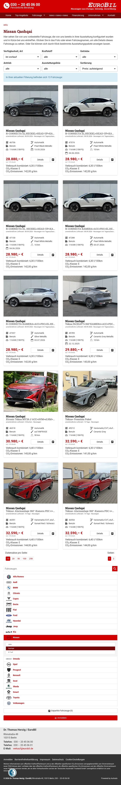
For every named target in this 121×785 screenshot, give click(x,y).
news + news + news (58, 15)
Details (40, 159)
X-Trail (10, 652)
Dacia (15, 604)
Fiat (15, 610)
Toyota (16, 697)
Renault (16, 675)
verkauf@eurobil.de (23, 748)
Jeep (15, 626)
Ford (15, 615)
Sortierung (85, 63)
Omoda (16, 659)
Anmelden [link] (62, 718)
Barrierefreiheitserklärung (26, 759)
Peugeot (17, 670)
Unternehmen (94, 15)
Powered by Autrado (109, 778)
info (6, 25)
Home (8, 15)
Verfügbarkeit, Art (13, 51)
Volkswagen (18, 703)
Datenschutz (58, 759)
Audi (15, 582)
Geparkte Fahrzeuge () (62, 710)
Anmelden (8, 759)
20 (13, 558)
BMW (15, 587)
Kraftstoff (47, 51)
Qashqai (11, 648)
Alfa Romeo (18, 576)
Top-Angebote (21, 15)
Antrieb (7, 63)
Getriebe (84, 51)
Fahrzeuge (37, 15)
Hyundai (17, 621)
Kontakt (111, 15)
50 (18, 558)
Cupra (16, 599)
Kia (14, 632)
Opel (15, 664)
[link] (53, 159)
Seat (15, 681)
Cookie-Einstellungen (75, 759)
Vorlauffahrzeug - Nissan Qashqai (31, 414)
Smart (16, 692)
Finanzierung (78, 15)
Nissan (16, 637)
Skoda (16, 686)
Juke (10, 644)
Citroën (16, 593)
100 (24, 558)
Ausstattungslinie (51, 63)
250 (31, 558)
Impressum (45, 759)
